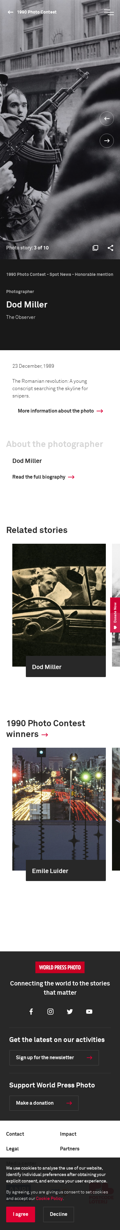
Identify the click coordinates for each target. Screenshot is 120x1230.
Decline (58, 1214)
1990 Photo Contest (37, 12)
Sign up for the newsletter (45, 1057)
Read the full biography (38, 477)
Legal (12, 1148)
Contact (15, 1134)
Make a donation (35, 1103)
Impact (68, 1134)
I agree (20, 1214)
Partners (69, 1148)
